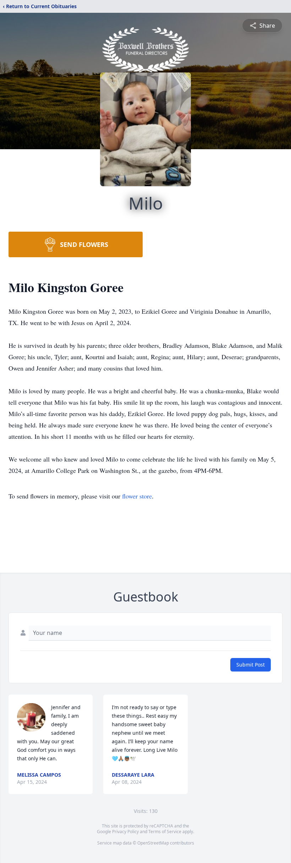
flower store (137, 496)
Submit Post (250, 664)
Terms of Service (164, 832)
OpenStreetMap (153, 843)
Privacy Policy (125, 832)
